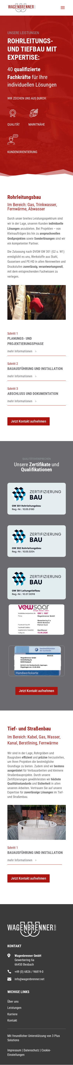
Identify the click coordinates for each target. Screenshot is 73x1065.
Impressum (14, 1050)
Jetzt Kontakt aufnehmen (28, 421)
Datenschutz (31, 1050)
